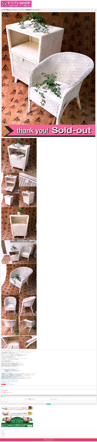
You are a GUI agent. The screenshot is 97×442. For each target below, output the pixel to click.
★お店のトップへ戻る (4, 429)
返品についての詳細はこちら (10, 384)
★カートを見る (3, 430)
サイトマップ (2, 436)
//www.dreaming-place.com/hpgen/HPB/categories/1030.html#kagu (11, 374)
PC (52, 439)
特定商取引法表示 (3, 433)
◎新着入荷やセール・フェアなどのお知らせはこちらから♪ (10, 381)
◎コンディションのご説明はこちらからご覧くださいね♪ (9, 380)
